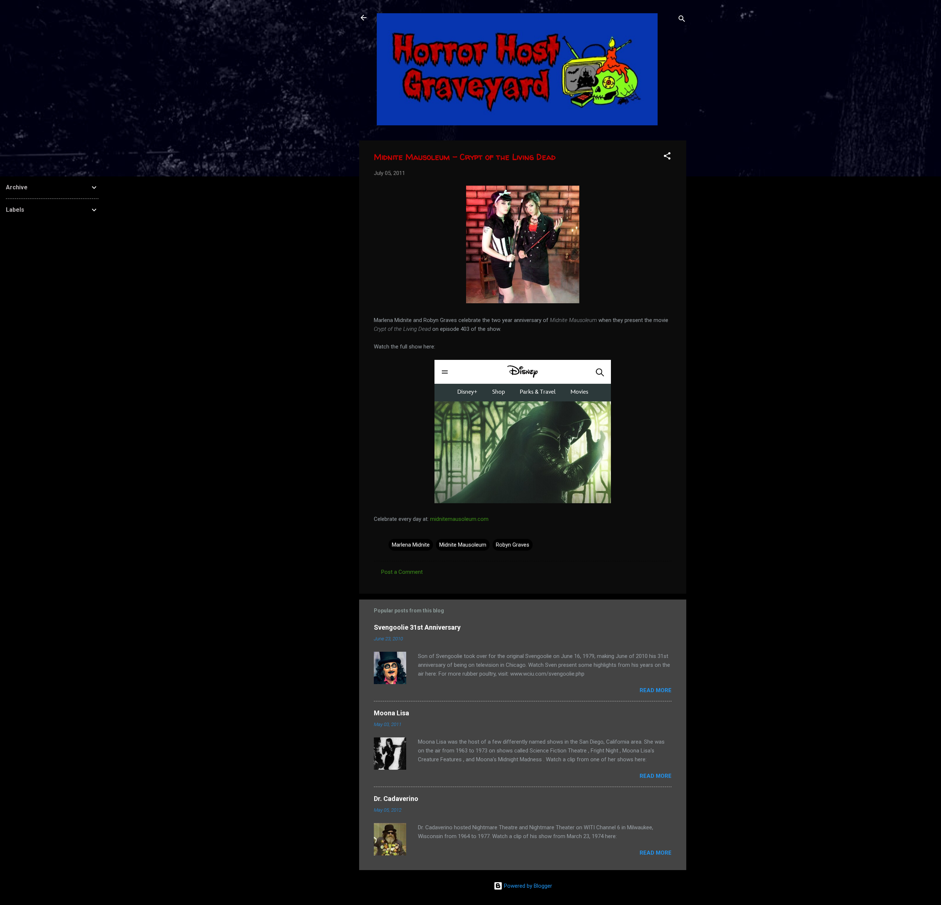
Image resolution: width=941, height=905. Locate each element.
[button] (667, 157)
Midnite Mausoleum (462, 544)
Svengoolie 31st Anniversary (417, 627)
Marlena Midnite (411, 544)
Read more (656, 690)
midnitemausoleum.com (459, 519)
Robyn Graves (512, 544)
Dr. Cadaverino (396, 798)
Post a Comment (402, 572)
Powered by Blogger (527, 886)
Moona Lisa (391, 713)
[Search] (681, 20)
